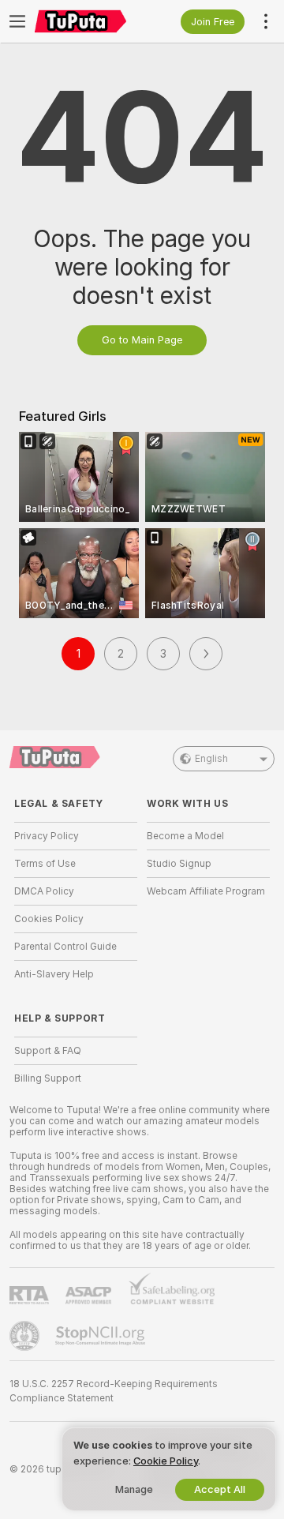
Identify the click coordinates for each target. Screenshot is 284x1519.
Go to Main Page (142, 340)
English (211, 758)
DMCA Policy (44, 891)
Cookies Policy (49, 919)
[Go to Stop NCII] (101, 1335)
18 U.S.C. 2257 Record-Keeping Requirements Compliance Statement (113, 1391)
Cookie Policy (165, 1461)
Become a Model (185, 836)
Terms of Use (45, 863)
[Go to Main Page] (88, 21)
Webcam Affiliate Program (206, 891)
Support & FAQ (47, 1050)
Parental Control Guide (65, 946)
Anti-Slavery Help (54, 974)
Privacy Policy (46, 836)
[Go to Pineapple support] (26, 1336)
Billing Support (47, 1078)
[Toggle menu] (17, 21)
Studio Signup (179, 863)
